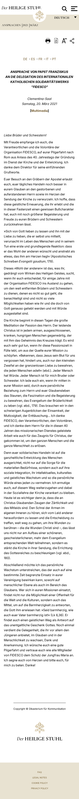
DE (25, 59)
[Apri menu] (73, 8)
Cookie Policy (40, 783)
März (34, 25)
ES (33, 59)
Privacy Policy (39, 788)
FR (40, 59)
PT (54, 59)
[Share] (72, 41)
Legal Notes (39, 777)
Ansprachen (11, 25)
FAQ (39, 772)
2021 (26, 25)
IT (47, 59)
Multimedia (39, 111)
